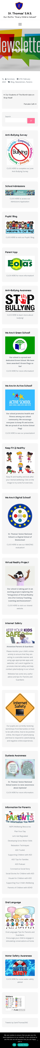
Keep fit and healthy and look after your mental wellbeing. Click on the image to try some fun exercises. (20, 480)
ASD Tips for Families (20, 859)
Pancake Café (29, 104)
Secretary (11, 79)
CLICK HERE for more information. (20, 792)
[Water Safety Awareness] (20, 968)
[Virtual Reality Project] (20, 576)
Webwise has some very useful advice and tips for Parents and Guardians (20, 677)
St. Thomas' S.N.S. (20, 13)
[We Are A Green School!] (20, 345)
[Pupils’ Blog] (20, 227)
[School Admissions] (20, 192)
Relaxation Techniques (20, 845)
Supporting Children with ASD (20, 855)
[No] (37, 1040)
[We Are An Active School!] (20, 400)
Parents (29, 82)
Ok (14, 1045)
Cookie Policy (23, 1045)
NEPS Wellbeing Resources (20, 827)
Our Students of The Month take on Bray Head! (19, 96)
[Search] (31, 120)
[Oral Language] (20, 917)
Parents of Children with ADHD (20, 887)
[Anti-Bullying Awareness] (20, 303)
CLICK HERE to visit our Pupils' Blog (20, 237)
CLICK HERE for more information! (20, 275)
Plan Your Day (20, 831)
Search (8, 116)
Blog (12, 82)
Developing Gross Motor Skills (20, 841)
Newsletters (20, 82)
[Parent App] (20, 264)
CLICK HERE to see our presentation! (20, 433)
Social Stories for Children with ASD (20, 873)
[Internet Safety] (20, 635)
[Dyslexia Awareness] (20, 769)
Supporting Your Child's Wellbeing (20, 883)
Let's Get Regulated (20, 836)
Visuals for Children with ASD (20, 878)
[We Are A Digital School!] (20, 516)
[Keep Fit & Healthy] (20, 463)
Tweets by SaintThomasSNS (16, 1022)
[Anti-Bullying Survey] (20, 152)
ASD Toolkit (20, 850)
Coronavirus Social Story (20, 869)
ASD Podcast (20, 864)
